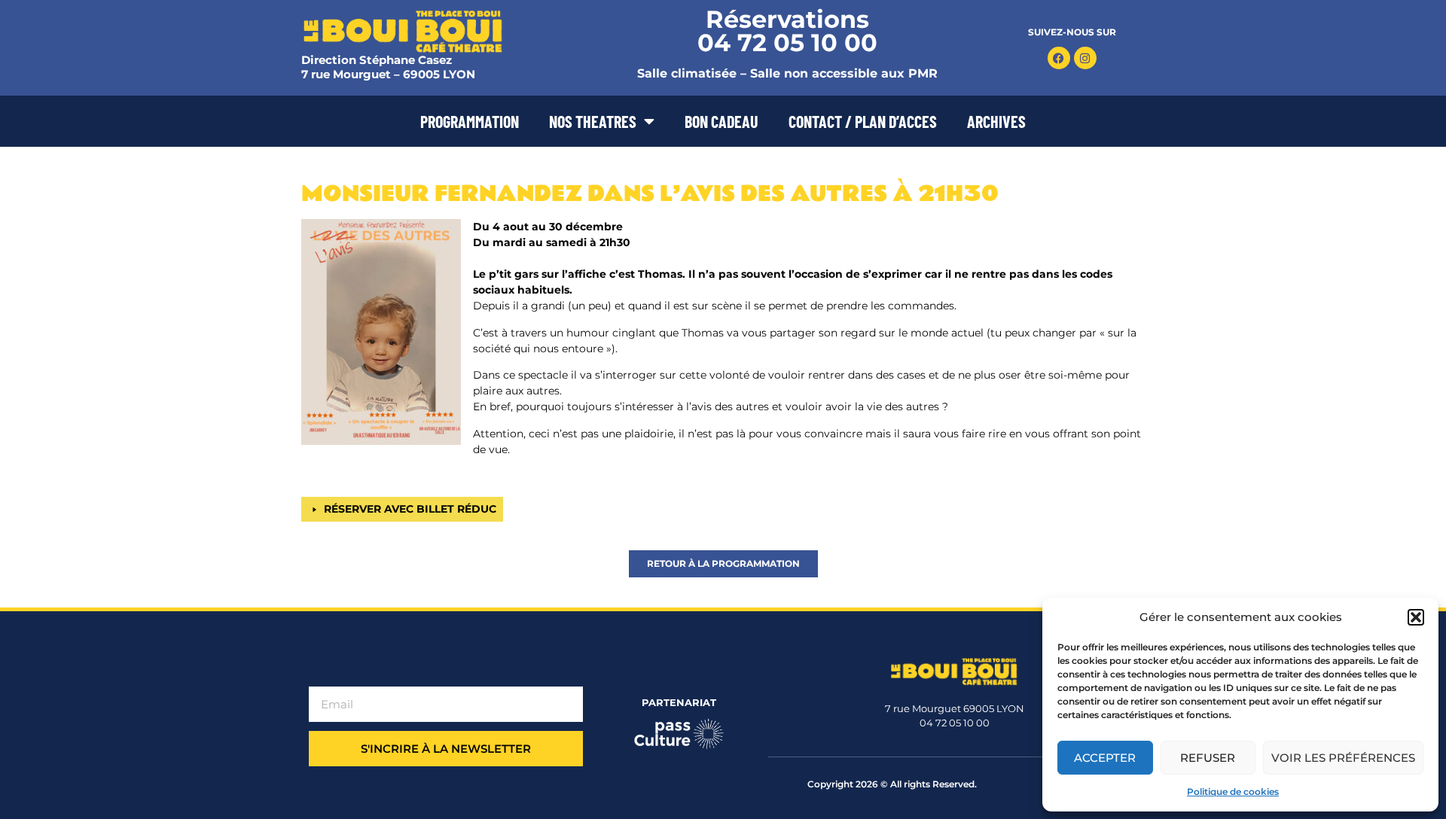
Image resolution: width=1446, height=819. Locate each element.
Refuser (1207, 757)
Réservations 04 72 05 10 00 (787, 31)
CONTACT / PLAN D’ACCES (863, 121)
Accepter (1105, 757)
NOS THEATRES (592, 121)
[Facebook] (1059, 58)
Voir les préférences (1343, 757)
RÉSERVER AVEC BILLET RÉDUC (410, 509)
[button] (1415, 617)
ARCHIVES (996, 121)
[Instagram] (1085, 58)
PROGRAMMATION (469, 121)
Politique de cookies (1233, 791)
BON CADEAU (721, 121)
